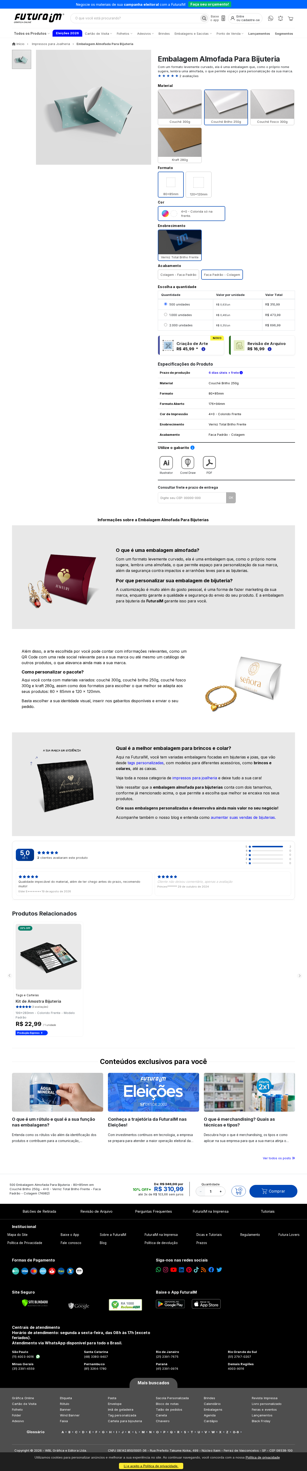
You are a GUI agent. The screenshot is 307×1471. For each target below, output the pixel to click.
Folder (16, 1415)
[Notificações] (280, 18)
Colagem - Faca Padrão (178, 275)
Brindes (209, 1398)
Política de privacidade (263, 1457)
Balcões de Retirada (39, 1211)
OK (231, 497)
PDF (209, 473)
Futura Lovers (289, 1235)
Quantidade (210, 1184)
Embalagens (213, 1409)
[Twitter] (219, 1270)
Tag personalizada (122, 1415)
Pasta (112, 1398)
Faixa (64, 1421)
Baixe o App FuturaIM (176, 1292)
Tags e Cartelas (27, 995)
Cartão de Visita (24, 1404)
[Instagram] (165, 1270)
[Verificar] (35, 1303)
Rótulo (64, 1404)
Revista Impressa (264, 1398)
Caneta (161, 1415)
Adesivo (18, 1421)
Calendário (212, 1404)
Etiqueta (66, 1398)
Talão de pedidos (169, 1409)
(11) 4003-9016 (23, 1356)
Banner (65, 1409)
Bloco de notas (167, 1404)
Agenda (210, 1415)
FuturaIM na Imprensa (210, 1211)
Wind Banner (70, 1415)
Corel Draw (188, 473)
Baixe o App (70, 1235)
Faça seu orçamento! (209, 4)
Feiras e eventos (264, 1409)
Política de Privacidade (24, 1243)
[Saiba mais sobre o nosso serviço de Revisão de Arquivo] (269, 348)
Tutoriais (268, 1211)
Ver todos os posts (277, 1158)
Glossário (36, 1432)
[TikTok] (196, 1270)
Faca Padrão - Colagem (222, 275)
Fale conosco (71, 1243)
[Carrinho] (290, 18)
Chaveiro (163, 1421)
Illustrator (166, 473)
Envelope (115, 1404)
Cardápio (211, 1421)
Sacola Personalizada (172, 1398)
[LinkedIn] (181, 1270)
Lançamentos (262, 1415)
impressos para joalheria (194, 777)
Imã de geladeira (120, 1409)
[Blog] (203, 1270)
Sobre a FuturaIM (113, 1235)
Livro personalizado (267, 1404)
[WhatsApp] (270, 18)
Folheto (17, 1409)
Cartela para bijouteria (125, 1421)
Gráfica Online (23, 1398)
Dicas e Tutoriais (209, 1235)
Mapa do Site (17, 1235)
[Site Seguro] (79, 1305)
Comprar (277, 1191)
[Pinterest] (189, 1270)
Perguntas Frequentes (153, 1211)
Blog (103, 1243)
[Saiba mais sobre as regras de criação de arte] (202, 348)
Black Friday (261, 1421)
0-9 (236, 1432)
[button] (226, 76)
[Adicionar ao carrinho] (238, 1191)
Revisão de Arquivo (96, 1211)
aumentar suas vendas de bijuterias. (243, 817)
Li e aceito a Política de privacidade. (151, 1466)
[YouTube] (173, 1270)
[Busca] (204, 18)
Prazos (201, 1243)
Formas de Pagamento (33, 1260)
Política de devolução (161, 1243)
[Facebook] (211, 1270)
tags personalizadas (146, 762)
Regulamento (250, 1235)
